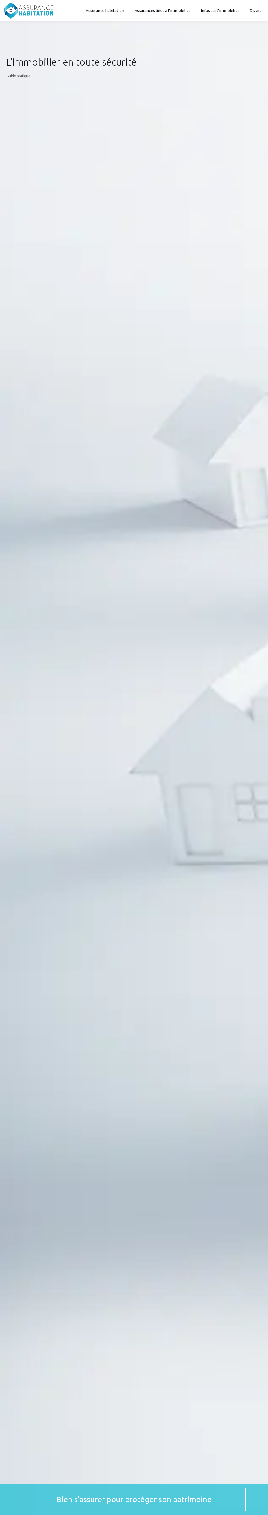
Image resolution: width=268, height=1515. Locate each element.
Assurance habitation (105, 10)
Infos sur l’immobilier (220, 10)
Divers (255, 10)
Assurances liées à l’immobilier (162, 10)
